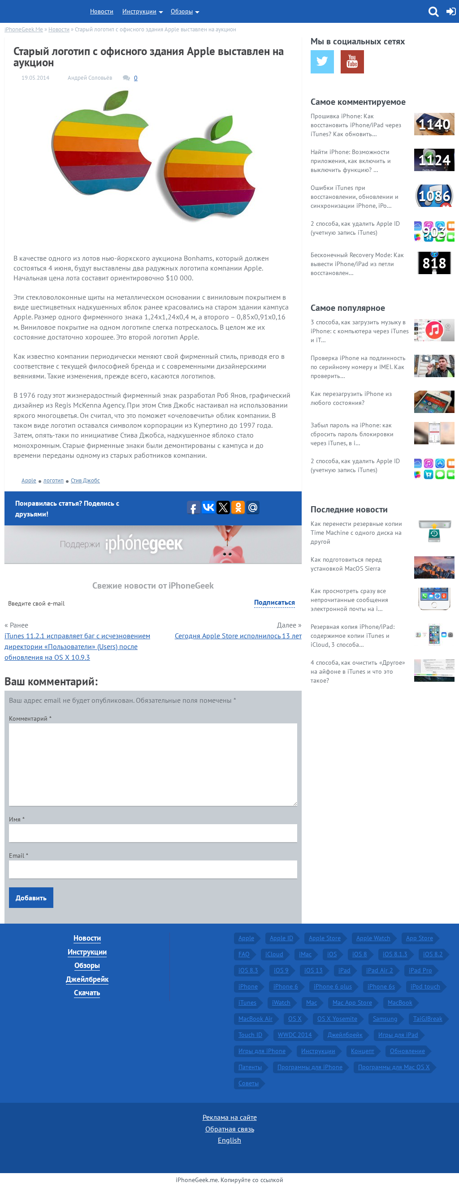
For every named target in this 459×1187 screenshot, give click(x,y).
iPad (344, 970)
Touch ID (250, 1035)
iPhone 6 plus (333, 986)
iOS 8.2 (433, 954)
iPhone (248, 986)
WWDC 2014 (295, 1035)
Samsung (385, 1019)
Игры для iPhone (262, 1051)
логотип (53, 480)
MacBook (400, 1002)
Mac (311, 1002)
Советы (248, 1083)
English (229, 1139)
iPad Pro (420, 970)
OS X (295, 1019)
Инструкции (139, 11)
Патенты (250, 1067)
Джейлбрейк (87, 979)
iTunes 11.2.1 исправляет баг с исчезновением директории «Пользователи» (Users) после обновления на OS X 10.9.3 (77, 646)
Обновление (407, 1051)
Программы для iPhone (309, 1067)
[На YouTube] (352, 61)
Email (18, 856)
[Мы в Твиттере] (322, 61)
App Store (419, 938)
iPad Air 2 (379, 970)
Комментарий (30, 718)
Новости (101, 11)
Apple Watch (373, 938)
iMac (305, 954)
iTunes (247, 1002)
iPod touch (425, 986)
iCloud (274, 954)
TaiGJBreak (427, 1019)
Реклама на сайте (230, 1117)
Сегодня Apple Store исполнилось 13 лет (238, 635)
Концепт (362, 1051)
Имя (17, 819)
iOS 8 (359, 954)
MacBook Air (255, 1019)
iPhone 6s (381, 986)
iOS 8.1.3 (395, 954)
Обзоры (182, 11)
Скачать (87, 993)
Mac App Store (352, 1002)
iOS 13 (313, 970)
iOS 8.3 (248, 970)
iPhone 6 (285, 986)
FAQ (244, 954)
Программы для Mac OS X (394, 1067)
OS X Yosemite (337, 1019)
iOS (332, 954)
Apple (29, 480)
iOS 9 (281, 970)
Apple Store (325, 938)
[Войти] (451, 11)
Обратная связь (229, 1128)
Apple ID (281, 938)
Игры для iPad (398, 1035)
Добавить (31, 897)
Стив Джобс (85, 480)
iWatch (281, 1002)
